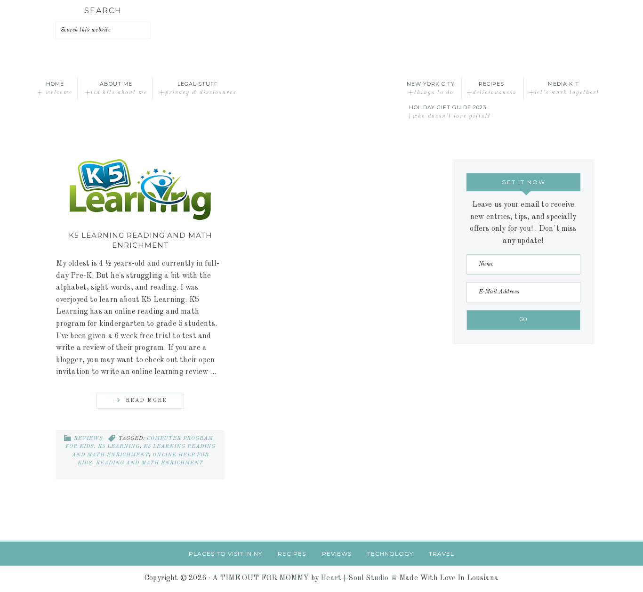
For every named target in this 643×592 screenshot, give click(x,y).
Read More (146, 400)
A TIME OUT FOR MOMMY (260, 578)
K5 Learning (119, 446)
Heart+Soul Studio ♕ (359, 578)
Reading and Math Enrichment (149, 463)
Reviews (88, 438)
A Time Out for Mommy (321, 88)
